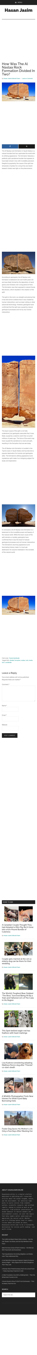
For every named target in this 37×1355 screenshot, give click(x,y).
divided (12, 660)
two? (3, 662)
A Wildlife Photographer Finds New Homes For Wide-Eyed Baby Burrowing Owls (17, 1098)
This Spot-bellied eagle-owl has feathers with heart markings (16, 1032)
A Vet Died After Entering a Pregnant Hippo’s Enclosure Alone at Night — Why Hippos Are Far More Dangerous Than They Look (18, 1263)
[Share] (10, 146)
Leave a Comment (27, 78)
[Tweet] (26, 146)
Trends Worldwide (14, 658)
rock (27, 660)
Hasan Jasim (18, 10)
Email (4, 715)
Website (4, 725)
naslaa (23, 660)
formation (17, 660)
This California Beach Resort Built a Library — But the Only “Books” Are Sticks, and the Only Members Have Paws (17, 1241)
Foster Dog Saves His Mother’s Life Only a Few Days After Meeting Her (17, 1130)
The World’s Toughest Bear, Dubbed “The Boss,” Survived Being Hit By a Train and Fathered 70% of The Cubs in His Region (18, 996)
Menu (20, 2)
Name (4, 706)
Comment (5, 684)
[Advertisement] (18, 42)
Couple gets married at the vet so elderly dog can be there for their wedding (16, 961)
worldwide (8, 662)
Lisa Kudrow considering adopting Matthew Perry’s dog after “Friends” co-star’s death (17, 1065)
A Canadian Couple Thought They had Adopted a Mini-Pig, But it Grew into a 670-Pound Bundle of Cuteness (17, 928)
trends (31, 660)
